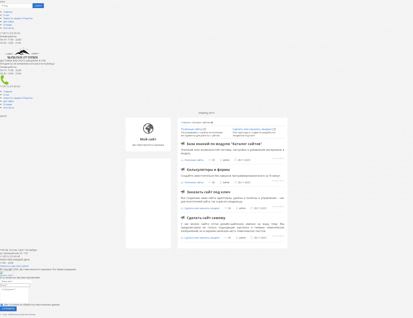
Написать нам (14, 266)
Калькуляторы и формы (208, 169)
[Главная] (148, 132)
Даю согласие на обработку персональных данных (32, 304)
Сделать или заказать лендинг (252, 129)
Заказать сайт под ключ (208, 192)
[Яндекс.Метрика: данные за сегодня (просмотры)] (6, 273)
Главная (185, 122)
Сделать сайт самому (206, 217)
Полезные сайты (191, 129)
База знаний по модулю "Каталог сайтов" (224, 144)
